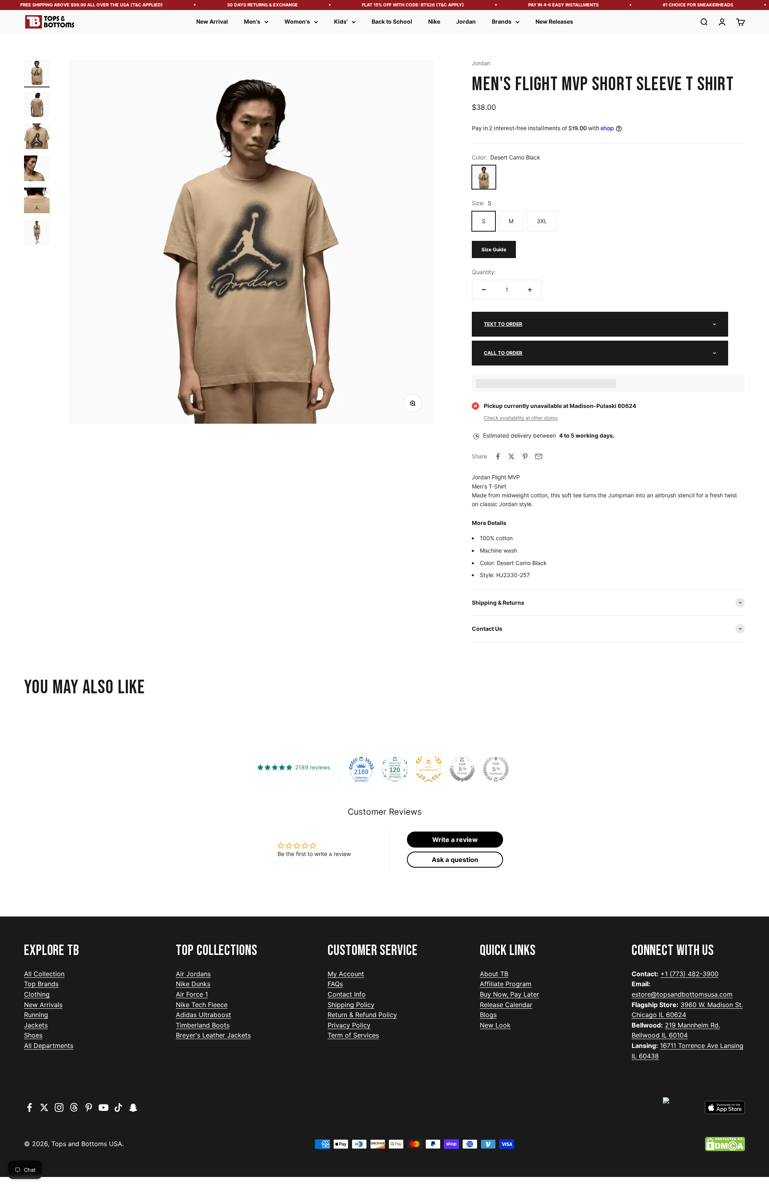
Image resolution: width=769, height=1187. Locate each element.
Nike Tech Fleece (201, 1005)
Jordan (466, 21)
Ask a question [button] (455, 860)
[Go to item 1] (37, 73)
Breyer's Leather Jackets (213, 1035)
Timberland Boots (202, 1025)
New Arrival (212, 21)
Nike (434, 21)
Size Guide (493, 249)
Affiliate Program (505, 984)
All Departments (48, 1046)
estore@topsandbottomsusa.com (682, 994)
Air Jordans (193, 974)
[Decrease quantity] (483, 289)
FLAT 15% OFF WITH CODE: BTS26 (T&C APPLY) (395, 5)
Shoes (33, 1035)
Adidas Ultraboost (203, 1015)
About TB (494, 974)
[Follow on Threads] (73, 1107)
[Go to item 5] (37, 202)
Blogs (488, 1015)
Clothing (37, 994)
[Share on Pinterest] (525, 456)
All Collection (44, 974)
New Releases (554, 21)
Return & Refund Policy (362, 1015)
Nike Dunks (193, 984)
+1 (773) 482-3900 (689, 974)
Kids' (341, 21)
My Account (346, 974)
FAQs (335, 984)
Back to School (392, 21)
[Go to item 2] (37, 105)
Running (36, 1015)
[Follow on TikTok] (118, 1107)
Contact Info (347, 994)
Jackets (36, 1025)
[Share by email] (539, 456)
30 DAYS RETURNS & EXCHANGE (244, 5)
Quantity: (484, 271)
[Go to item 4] (37, 169)
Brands (501, 21)
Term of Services (353, 1035)
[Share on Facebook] (498, 456)
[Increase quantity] (530, 289)
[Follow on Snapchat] (133, 1107)
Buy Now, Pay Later (509, 994)
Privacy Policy (349, 1025)
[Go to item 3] (37, 137)
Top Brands (41, 984)
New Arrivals (43, 1005)
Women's (297, 21)
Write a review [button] (455, 840)
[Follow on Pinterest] (88, 1107)
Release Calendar (506, 1005)
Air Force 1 (192, 994)
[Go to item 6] (37, 234)
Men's (252, 21)
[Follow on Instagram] (59, 1107)
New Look (495, 1025)
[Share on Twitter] (511, 456)
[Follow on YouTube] (103, 1107)
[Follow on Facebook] (29, 1107)
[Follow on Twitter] (44, 1107)
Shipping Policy (351, 1005)
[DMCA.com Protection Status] (725, 1144)
